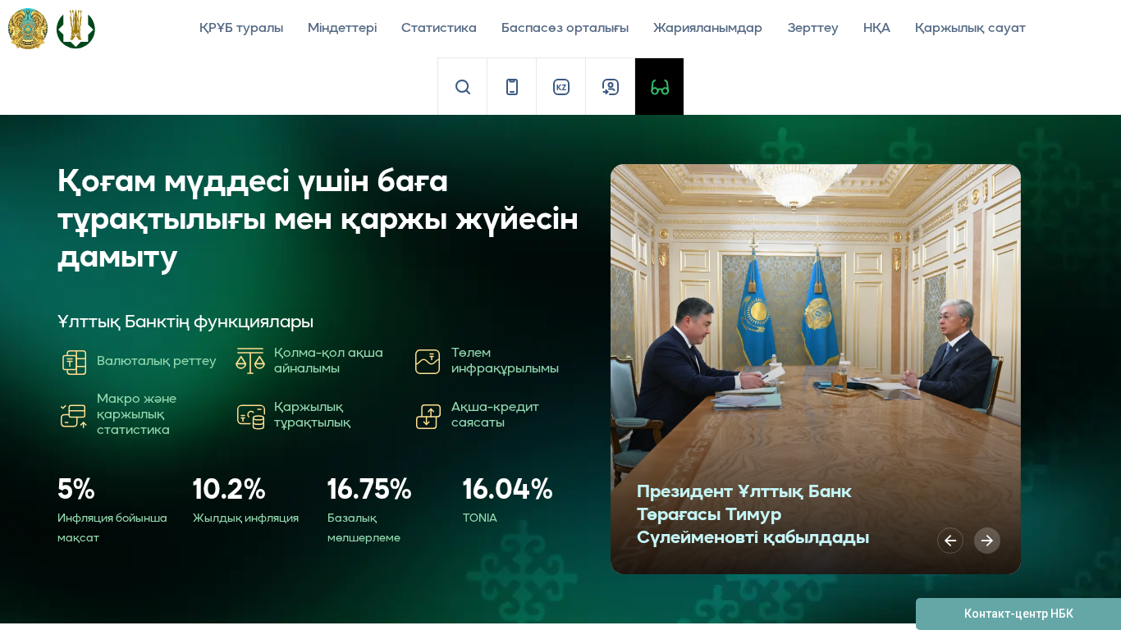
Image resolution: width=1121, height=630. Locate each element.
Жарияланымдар (707, 28)
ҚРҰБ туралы (241, 28)
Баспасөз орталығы (565, 28)
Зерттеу (813, 28)
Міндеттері (342, 28)
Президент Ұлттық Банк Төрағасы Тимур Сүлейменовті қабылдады (753, 515)
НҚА (876, 28)
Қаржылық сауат (970, 28)
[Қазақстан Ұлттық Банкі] (75, 28)
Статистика (439, 28)
